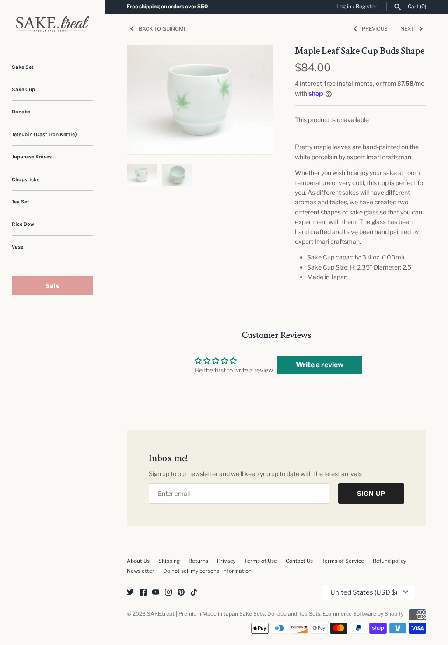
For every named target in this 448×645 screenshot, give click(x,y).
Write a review (319, 365)
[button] (254, 99)
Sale (53, 285)
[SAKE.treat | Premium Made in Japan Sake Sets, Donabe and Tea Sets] (52, 23)
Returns (198, 561)
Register (366, 7)
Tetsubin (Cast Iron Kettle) (44, 134)
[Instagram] (168, 593)
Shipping (169, 561)
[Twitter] (130, 593)
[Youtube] (155, 593)
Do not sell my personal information (207, 571)
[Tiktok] (193, 593)
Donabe (21, 112)
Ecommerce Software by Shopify (362, 614)
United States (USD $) (363, 592)
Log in (343, 7)
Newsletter (140, 571)
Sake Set (23, 67)
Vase (17, 247)
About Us (138, 561)
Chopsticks (25, 179)
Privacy (226, 561)
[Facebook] (143, 593)
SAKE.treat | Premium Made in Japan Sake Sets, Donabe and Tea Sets (233, 614)
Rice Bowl (24, 224)
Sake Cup (23, 89)
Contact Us (299, 561)
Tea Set (20, 202)
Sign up (371, 493)
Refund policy (389, 561)
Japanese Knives (32, 157)
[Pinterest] (181, 593)
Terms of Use (260, 561)
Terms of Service (343, 561)
